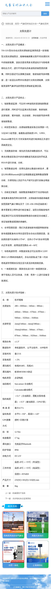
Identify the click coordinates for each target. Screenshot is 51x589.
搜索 (45, 14)
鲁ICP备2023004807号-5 (30, 587)
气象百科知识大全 (29, 24)
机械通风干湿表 (19, 493)
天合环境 (43, 38)
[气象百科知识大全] (19, 4)
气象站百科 (44, 24)
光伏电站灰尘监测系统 (22, 499)
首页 (17, 24)
